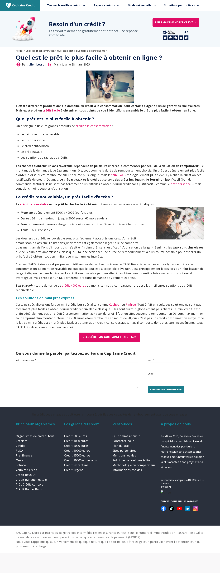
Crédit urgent (73, 470)
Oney (19, 460)
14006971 (166, 486)
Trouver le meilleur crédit (64, 5)
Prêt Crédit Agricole (29, 484)
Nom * (151, 360)
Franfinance (24, 455)
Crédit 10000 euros (77, 450)
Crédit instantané (76, 465)
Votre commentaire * (26, 360)
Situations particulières (179, 5)
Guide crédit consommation (40, 50)
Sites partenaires (124, 450)
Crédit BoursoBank (29, 489)
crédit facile (51, 110)
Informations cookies (127, 470)
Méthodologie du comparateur (133, 465)
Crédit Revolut (26, 475)
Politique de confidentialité (131, 460)
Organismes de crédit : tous (35, 436)
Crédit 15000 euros (77, 455)
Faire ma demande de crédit (175, 22)
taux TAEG (118, 175)
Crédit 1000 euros (76, 441)
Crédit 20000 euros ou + (80, 460)
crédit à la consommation (93, 126)
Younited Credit (27, 470)
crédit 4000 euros (74, 285)
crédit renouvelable (34, 204)
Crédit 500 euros (75, 436)
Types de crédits (104, 5)
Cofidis (20, 446)
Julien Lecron (37, 64)
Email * (151, 373)
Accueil (19, 50)
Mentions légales (124, 455)
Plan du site (120, 446)
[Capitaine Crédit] (20, 5)
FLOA (19, 450)
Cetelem (21, 441)
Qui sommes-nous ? (126, 436)
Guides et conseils (139, 5)
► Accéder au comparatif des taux (109, 337)
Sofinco (21, 465)
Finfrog (131, 304)
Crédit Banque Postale (31, 480)
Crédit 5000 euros (76, 446)
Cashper (115, 304)
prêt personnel (181, 184)
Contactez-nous (123, 441)
